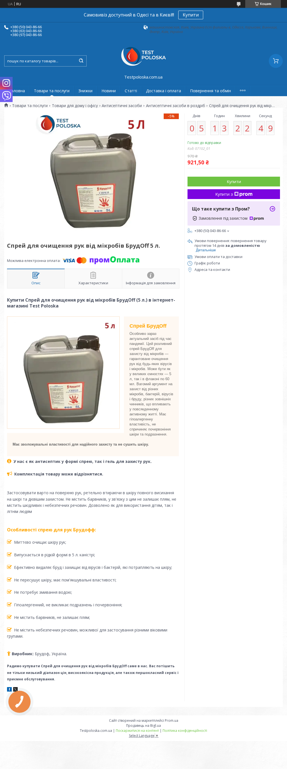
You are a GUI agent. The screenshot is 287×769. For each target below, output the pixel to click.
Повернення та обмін (210, 90)
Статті (131, 90)
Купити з (224, 194)
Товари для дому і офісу (75, 105)
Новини (108, 90)
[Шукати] (81, 61)
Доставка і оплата (163, 90)
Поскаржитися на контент (137, 730)
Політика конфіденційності (185, 730)
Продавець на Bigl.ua (143, 725)
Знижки (85, 90)
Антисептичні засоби (122, 105)
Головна (17, 90)
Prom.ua (171, 720)
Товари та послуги (52, 90)
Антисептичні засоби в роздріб (175, 105)
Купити (191, 15)
